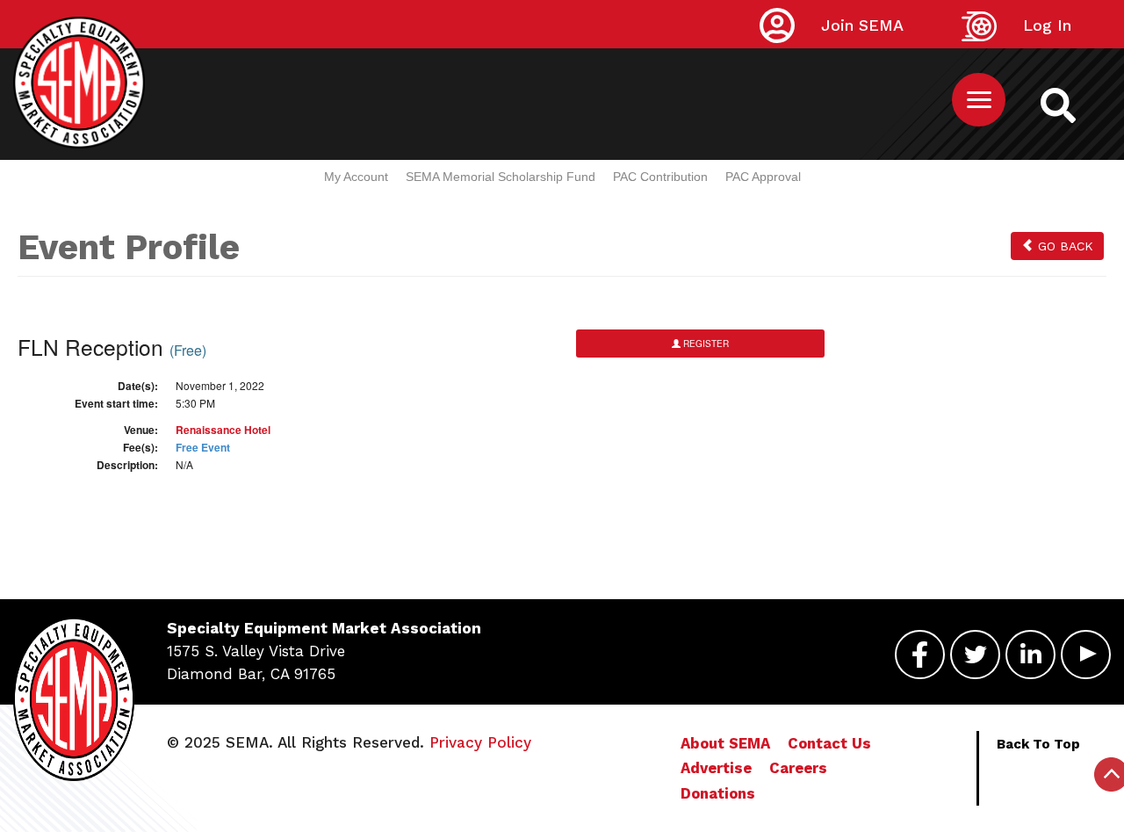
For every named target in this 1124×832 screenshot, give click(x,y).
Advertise (716, 768)
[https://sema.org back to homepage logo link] (1058, 104)
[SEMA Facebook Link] (920, 652)
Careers (798, 768)
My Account (356, 177)
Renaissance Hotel (223, 430)
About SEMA (725, 743)
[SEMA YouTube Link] (1086, 652)
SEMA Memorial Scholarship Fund (500, 177)
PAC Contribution (660, 177)
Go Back (1063, 246)
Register (705, 343)
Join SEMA (862, 25)
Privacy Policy (480, 742)
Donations (718, 793)
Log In (1047, 25)
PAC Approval (763, 177)
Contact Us (829, 743)
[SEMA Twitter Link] (975, 652)
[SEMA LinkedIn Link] (1030, 652)
